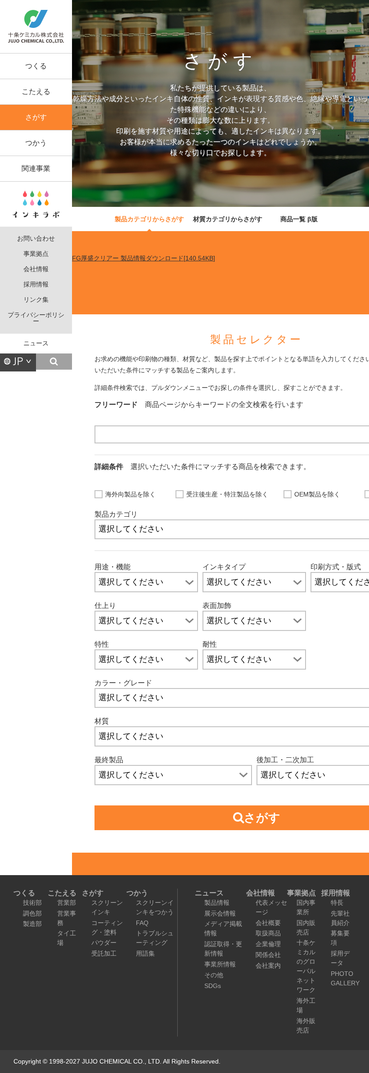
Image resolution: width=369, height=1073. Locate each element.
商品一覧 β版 (299, 219)
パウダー (104, 942)
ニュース (36, 343)
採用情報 (36, 284)
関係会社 (268, 954)
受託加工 (104, 953)
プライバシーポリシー (36, 318)
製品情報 (217, 902)
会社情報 (36, 269)
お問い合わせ (36, 238)
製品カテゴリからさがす (149, 219)
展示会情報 (220, 913)
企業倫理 (268, 944)
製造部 (32, 923)
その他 (213, 975)
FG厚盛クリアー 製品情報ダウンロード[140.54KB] (143, 258)
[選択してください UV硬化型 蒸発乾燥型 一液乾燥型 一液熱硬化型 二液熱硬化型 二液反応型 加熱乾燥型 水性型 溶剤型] (254, 582)
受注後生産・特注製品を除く (227, 494)
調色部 (32, 913)
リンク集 (36, 299)
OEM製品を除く (317, 494)
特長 (337, 902)
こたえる (36, 91)
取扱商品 (268, 933)
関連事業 (36, 168)
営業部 (66, 902)
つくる (36, 66)
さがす (36, 117)
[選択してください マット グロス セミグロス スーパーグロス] (146, 621)
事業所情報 (220, 964)
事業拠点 (36, 253)
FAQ (142, 922)
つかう (36, 143)
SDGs (212, 985)
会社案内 (268, 965)
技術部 (32, 902)
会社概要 (268, 922)
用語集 (145, 953)
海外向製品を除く (130, 494)
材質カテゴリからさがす (227, 219)
